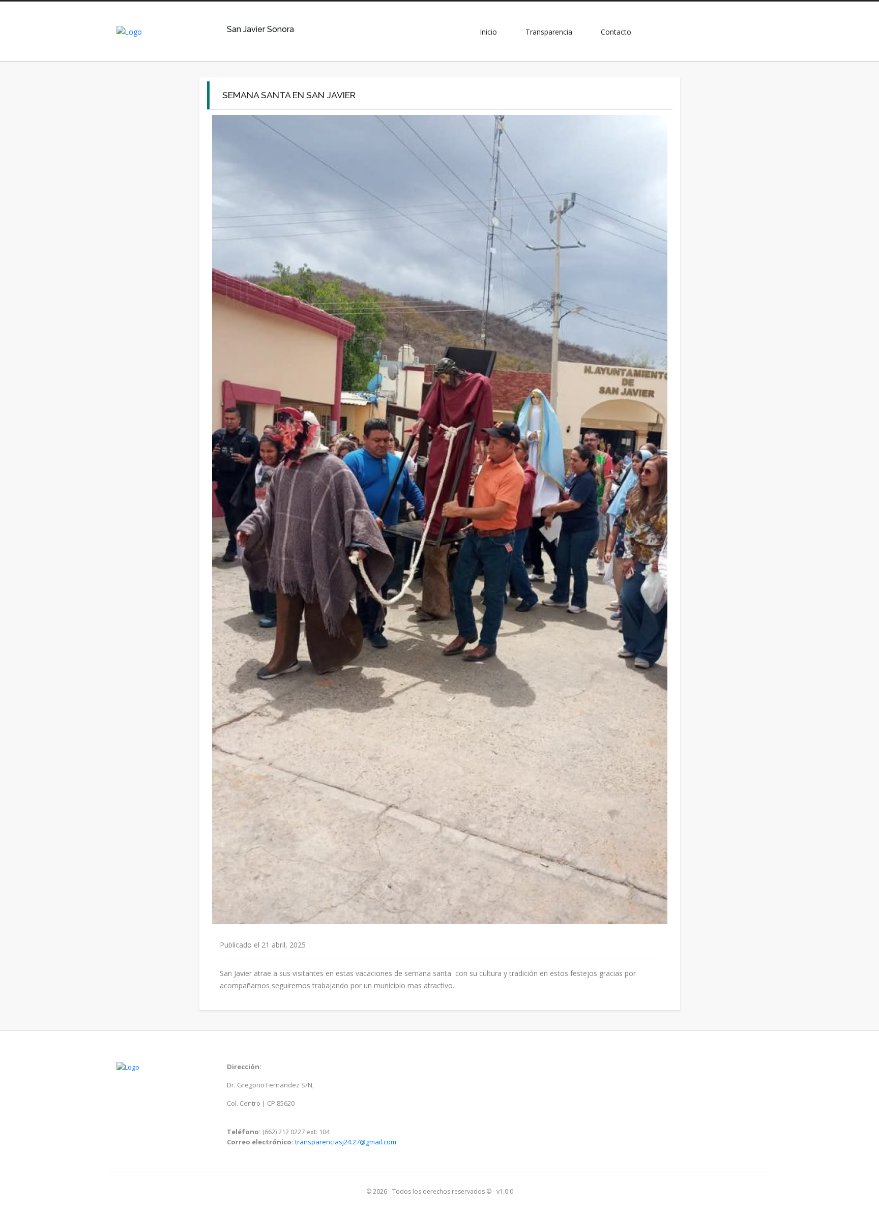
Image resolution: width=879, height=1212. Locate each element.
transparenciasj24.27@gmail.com (345, 1141)
